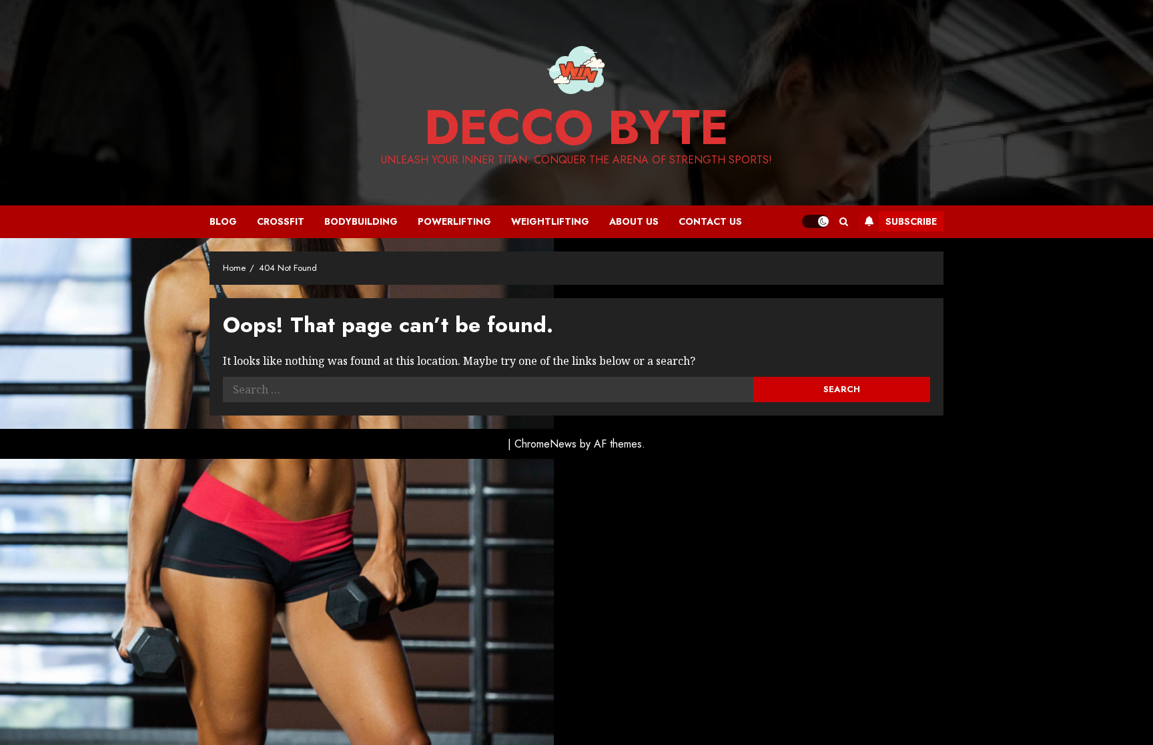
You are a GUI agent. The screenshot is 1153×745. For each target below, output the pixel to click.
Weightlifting (550, 221)
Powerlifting (454, 221)
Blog (223, 221)
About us (634, 221)
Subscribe (911, 221)
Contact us (710, 221)
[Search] (843, 222)
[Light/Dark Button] (815, 221)
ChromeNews (545, 444)
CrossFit (280, 221)
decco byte (576, 127)
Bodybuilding (361, 221)
